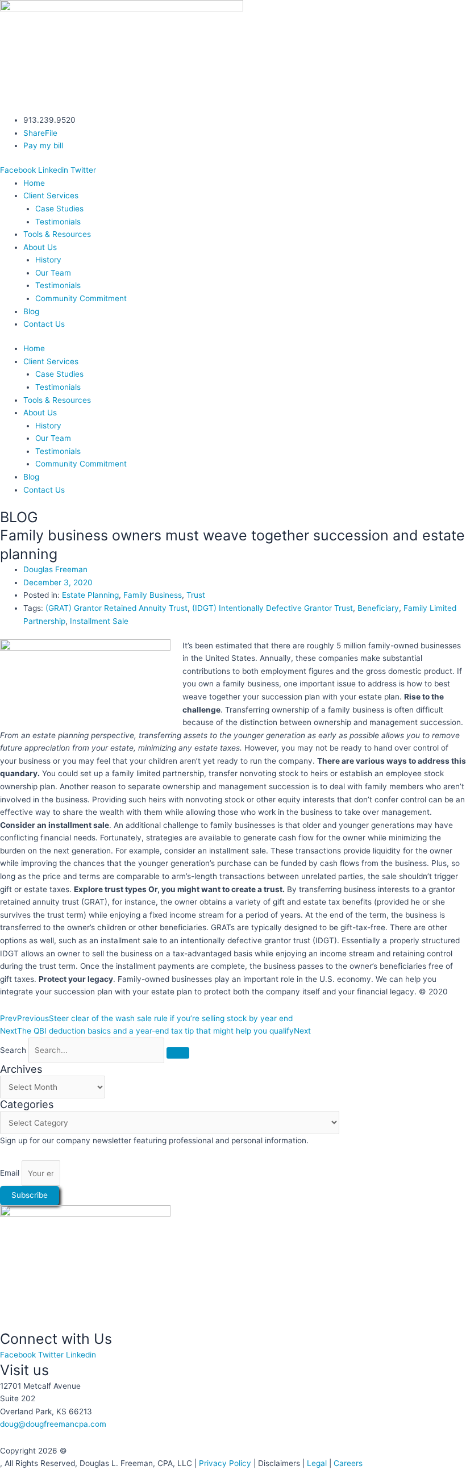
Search (13, 1050)
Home (34, 183)
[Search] (178, 1053)
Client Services (50, 195)
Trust (195, 594)
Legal (317, 1463)
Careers (348, 1463)
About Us (40, 247)
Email (11, 1173)
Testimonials (58, 221)
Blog (31, 311)
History (48, 259)
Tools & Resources (57, 234)
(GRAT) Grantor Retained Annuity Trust (116, 608)
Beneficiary (378, 608)
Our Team (53, 272)
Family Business (152, 594)
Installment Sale (99, 621)
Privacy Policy (225, 1463)
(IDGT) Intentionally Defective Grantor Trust (272, 608)
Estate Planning (90, 594)
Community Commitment (81, 298)
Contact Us (44, 323)
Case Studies (59, 208)
